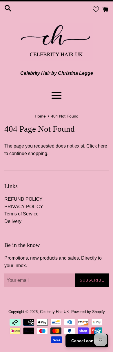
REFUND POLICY (23, 199)
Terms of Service (21, 213)
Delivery (12, 221)
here (102, 146)
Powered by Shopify (88, 312)
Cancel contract (87, 340)
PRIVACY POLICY (23, 206)
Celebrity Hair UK (54, 312)
